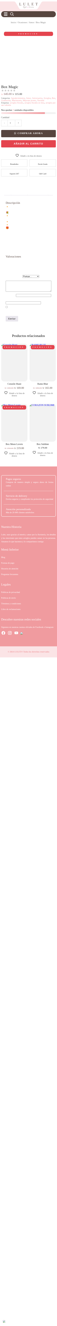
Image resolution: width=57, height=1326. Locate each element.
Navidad (40, 100)
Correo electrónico (16, 299)
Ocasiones (22, 22)
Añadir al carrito (28, 143)
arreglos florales (16, 103)
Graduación (6, 100)
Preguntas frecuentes (9, 574)
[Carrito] (50, 14)
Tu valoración (14, 279)
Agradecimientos (18, 98)
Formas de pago (7, 563)
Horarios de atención (9, 569)
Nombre (11, 295)
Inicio (13, 22)
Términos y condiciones (11, 604)
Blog (3, 557)
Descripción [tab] (19, 192)
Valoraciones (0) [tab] (38, 192)
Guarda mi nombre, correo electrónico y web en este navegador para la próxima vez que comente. (28, 310)
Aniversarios (37, 98)
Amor (31, 22)
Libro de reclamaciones (10, 609)
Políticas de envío (8, 598)
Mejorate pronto (29, 100)
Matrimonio (17, 100)
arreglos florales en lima (34, 103)
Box (53, 98)
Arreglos (47, 98)
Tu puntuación (14, 276)
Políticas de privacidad (10, 592)
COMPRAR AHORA (30, 133)
